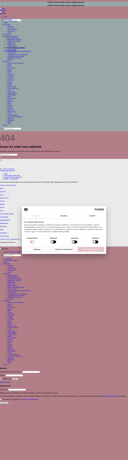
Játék (2, 230)
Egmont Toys (11, 86)
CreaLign (10, 80)
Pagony (10, 108)
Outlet (6, 23)
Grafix (9, 90)
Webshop (7, 34)
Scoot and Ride (12, 115)
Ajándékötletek (12, 36)
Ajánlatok (7, 24)
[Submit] (4, 257)
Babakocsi (3, 226)
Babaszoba (11, 44)
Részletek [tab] (64, 216)
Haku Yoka (11, 91)
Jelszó (2, 375)
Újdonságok (8, 19)
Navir (9, 103)
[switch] (53, 241)
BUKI (9, 71)
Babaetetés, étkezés (14, 41)
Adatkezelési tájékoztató (12, 175)
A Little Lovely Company (15, 63)
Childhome (11, 75)
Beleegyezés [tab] (36, 216)
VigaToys (10, 118)
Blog (5, 125)
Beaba (9, 70)
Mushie (9, 102)
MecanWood (11, 98)
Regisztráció (4, 403)
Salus (9, 113)
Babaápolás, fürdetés (14, 39)
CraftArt (10, 78)
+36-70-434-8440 (9, 169)
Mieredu (10, 100)
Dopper (9, 83)
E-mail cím (4, 389)
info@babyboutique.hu (7, 171)
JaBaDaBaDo (12, 93)
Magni (9, 97)
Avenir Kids (11, 68)
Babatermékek (12, 46)
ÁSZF (6, 174)
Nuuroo (9, 107)
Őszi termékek (12, 29)
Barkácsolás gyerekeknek (16, 48)
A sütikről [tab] (92, 216)
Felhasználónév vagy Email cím (11, 372)
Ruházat (10, 60)
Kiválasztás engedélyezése (64, 249)
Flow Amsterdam (13, 88)
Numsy (9, 105)
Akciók (9, 26)
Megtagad (37, 249)
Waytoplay (10, 120)
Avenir (9, 66)
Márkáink (7, 61)
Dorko (9, 33)
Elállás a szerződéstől (11, 179)
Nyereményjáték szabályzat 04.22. (15, 252)
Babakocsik (11, 43)
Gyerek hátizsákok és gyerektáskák (19, 51)
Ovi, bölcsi (10, 28)
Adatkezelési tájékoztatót (29, 399)
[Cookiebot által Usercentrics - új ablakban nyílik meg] (96, 209)
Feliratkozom (51, 444)
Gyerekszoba (4, 236)
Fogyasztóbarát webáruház (13, 177)
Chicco (9, 73)
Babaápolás (4, 223)
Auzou (9, 65)
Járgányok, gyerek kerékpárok (17, 55)
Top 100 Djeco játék (10, 21)
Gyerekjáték (11, 53)
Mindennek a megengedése (91, 249)
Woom (9, 122)
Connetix (10, 76)
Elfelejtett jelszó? (5, 382)
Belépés (15, 379)
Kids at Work (11, 95)
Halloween (11, 31)
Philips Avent (11, 112)
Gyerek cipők (11, 49)
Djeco (9, 81)
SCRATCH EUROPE (14, 117)
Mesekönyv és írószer (14, 58)
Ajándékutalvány (13, 38)
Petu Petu (10, 110)
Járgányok (3, 233)
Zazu (9, 123)
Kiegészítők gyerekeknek (15, 56)
